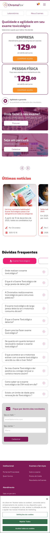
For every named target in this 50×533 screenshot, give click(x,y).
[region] (25, 514)
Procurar (16, 123)
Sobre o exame (34, 472)
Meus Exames (37, 13)
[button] (19, 210)
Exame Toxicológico (21, 261)
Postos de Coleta (35, 476)
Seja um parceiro (9, 493)
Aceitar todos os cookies (24, 528)
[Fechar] (47, 499)
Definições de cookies (25, 514)
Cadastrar (16, 149)
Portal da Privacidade (11, 472)
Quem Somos (8, 476)
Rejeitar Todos (25, 521)
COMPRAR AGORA (25, 58)
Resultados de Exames (37, 480)
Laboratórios (13, 13)
